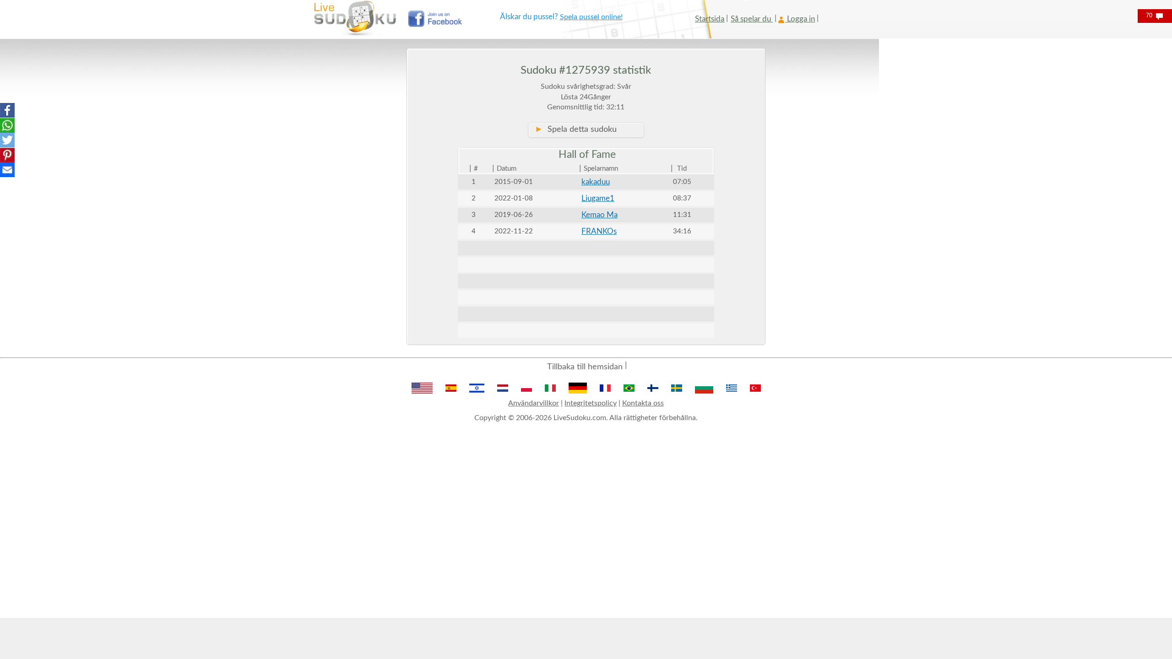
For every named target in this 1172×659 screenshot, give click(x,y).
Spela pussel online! (591, 17)
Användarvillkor (533, 403)
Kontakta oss (643, 403)
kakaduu (595, 182)
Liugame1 (597, 198)
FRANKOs (599, 231)
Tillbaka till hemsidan (585, 367)
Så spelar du (752, 19)
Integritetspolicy (590, 403)
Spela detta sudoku (576, 129)
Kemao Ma (599, 215)
